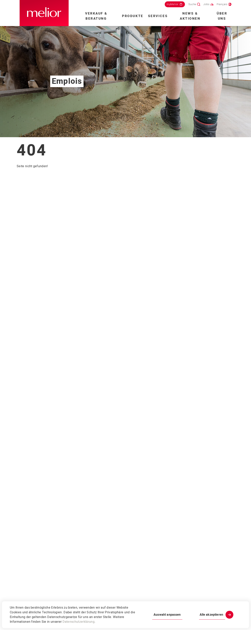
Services (158, 16)
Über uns (222, 16)
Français (222, 4)
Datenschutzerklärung (79, 622)
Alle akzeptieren (211, 614)
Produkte (132, 16)
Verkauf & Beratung (96, 16)
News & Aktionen (190, 16)
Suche (192, 4)
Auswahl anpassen (167, 614)
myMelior (172, 4)
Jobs (206, 4)
